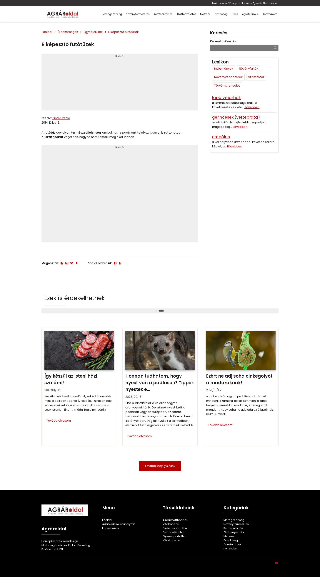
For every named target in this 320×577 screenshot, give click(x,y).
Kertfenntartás (163, 14)
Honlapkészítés (51, 541)
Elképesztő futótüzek (123, 32)
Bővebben (251, 107)
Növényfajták (248, 68)
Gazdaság (221, 14)
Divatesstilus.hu (173, 532)
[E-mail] (67, 263)
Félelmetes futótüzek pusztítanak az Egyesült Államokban (244, 3)
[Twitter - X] (72, 263)
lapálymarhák (226, 97)
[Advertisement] (119, 84)
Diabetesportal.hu (175, 528)
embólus (221, 136)
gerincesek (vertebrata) (236, 117)
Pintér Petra (61, 118)
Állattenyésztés (186, 14)
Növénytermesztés (138, 14)
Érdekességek (68, 32)
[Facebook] (62, 263)
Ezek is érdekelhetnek (74, 298)
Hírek (235, 14)
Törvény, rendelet (227, 85)
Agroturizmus (250, 14)
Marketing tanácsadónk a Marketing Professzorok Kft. (65, 547)
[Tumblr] (76, 263)
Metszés (205, 14)
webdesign (70, 541)
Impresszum (110, 528)
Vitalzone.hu (171, 524)
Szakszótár (256, 77)
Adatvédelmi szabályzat (118, 524)
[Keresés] (275, 47)
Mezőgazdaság (112, 14)
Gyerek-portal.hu (174, 536)
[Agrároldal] (61, 14)
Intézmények (223, 68)
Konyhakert (270, 14)
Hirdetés (119, 56)
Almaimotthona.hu (175, 520)
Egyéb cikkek (93, 32)
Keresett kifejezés (223, 41)
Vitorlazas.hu (171, 540)
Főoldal (46, 32)
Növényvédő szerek (228, 77)
